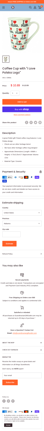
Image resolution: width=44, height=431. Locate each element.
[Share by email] (40, 122)
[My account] (35, 7)
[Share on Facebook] (26, 122)
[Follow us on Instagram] (8, 401)
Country (5, 208)
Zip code (5, 229)
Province (5, 218)
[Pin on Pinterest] (31, 122)
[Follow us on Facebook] (4, 401)
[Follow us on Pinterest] (13, 401)
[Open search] (30, 7)
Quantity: (5, 93)
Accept (8, 425)
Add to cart (22, 102)
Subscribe (10, 382)
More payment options (22, 115)
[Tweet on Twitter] (35, 122)
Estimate (9, 244)
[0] (39, 7)
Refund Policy (7, 254)
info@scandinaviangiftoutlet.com (25, 333)
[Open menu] (3, 7)
